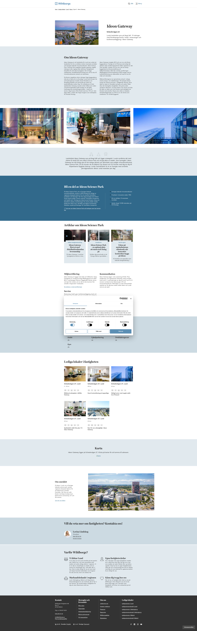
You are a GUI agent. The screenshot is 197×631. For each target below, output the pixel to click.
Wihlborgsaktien (104, 615)
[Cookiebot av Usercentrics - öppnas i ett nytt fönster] (121, 298)
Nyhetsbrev (103, 618)
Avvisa (76, 331)
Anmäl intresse (77, 538)
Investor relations (105, 606)
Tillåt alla (120, 331)
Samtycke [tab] (75, 303)
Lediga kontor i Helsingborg (130, 609)
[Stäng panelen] (130, 298)
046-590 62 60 (77, 536)
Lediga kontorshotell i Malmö (130, 618)
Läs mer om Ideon (60, 500)
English (69, 624)
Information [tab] (98, 303)
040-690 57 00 (59, 613)
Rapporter (103, 612)
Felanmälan (81, 608)
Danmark (86, 624)
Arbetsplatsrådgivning (84, 611)
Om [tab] (122, 303)
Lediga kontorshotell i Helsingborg (131, 612)
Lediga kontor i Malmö (128, 615)
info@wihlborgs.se (60, 617)
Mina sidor (81, 605)
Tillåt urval (98, 331)
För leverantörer (83, 617)
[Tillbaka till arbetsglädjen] (62, 3)
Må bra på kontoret (83, 614)
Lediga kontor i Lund (127, 603)
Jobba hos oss (104, 603)
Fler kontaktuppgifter (61, 619)
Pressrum (102, 609)
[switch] (90, 325)
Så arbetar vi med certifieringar (73, 287)
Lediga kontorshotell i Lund (129, 606)
